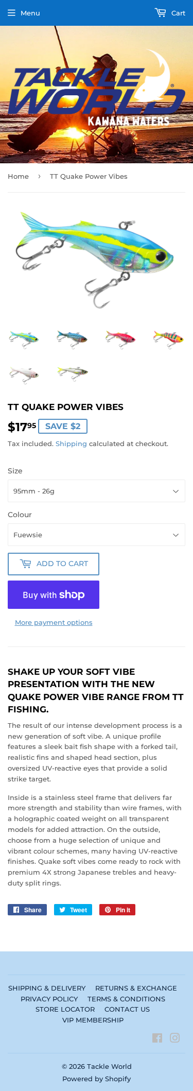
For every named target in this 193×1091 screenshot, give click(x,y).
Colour (20, 514)
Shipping (71, 443)
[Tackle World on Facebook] (157, 1039)
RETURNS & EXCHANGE (136, 988)
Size (15, 470)
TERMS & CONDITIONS (126, 999)
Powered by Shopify (96, 1079)
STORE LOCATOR (65, 1009)
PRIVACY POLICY (49, 999)
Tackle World (109, 1066)
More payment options (54, 622)
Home (18, 176)
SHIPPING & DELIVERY (46, 988)
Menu (30, 13)
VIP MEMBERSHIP (93, 1020)
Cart (177, 13)
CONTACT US (127, 1009)
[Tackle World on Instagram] (175, 1039)
